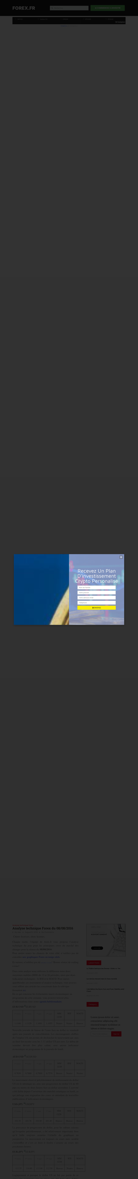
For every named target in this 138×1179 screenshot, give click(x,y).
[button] (121, 557)
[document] (69, 589)
